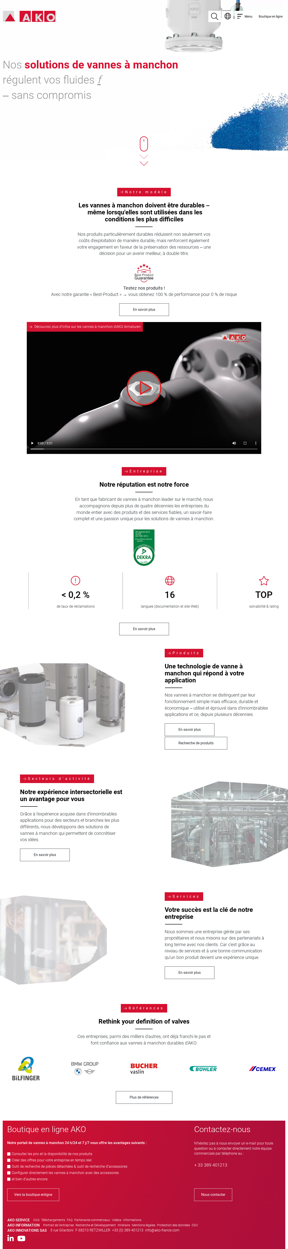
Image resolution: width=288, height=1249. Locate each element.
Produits (186, 653)
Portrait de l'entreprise (58, 1225)
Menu (248, 16)
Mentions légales (143, 1225)
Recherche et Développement (96, 1225)
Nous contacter (213, 1194)
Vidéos (116, 1220)
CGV (195, 1225)
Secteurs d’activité (59, 779)
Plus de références (144, 1097)
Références (146, 1008)
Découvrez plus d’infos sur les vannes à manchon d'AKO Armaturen (87, 327)
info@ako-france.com (162, 1230)
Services (186, 896)
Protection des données (173, 1225)
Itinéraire (124, 1225)
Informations (132, 1220)
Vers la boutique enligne (33, 1194)
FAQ (69, 1220)
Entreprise (146, 471)
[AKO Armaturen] (29, 16)
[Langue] (228, 16)
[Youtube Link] (21, 1239)
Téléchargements (53, 1220)
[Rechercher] (214, 16)
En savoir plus (144, 309)
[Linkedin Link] (10, 1239)
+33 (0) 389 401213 (127, 1230)
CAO (36, 1220)
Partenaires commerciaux (92, 1220)
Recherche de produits (196, 743)
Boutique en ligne (271, 16)
